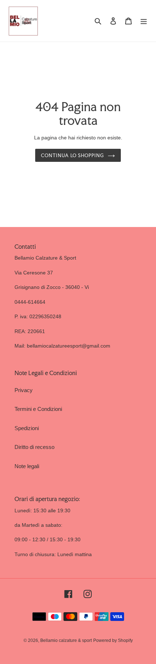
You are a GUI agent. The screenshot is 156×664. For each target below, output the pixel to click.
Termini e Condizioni (38, 409)
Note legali (27, 466)
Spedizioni (27, 428)
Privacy (24, 390)
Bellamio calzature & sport (66, 640)
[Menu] (143, 21)
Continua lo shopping (72, 155)
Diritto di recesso (34, 447)
